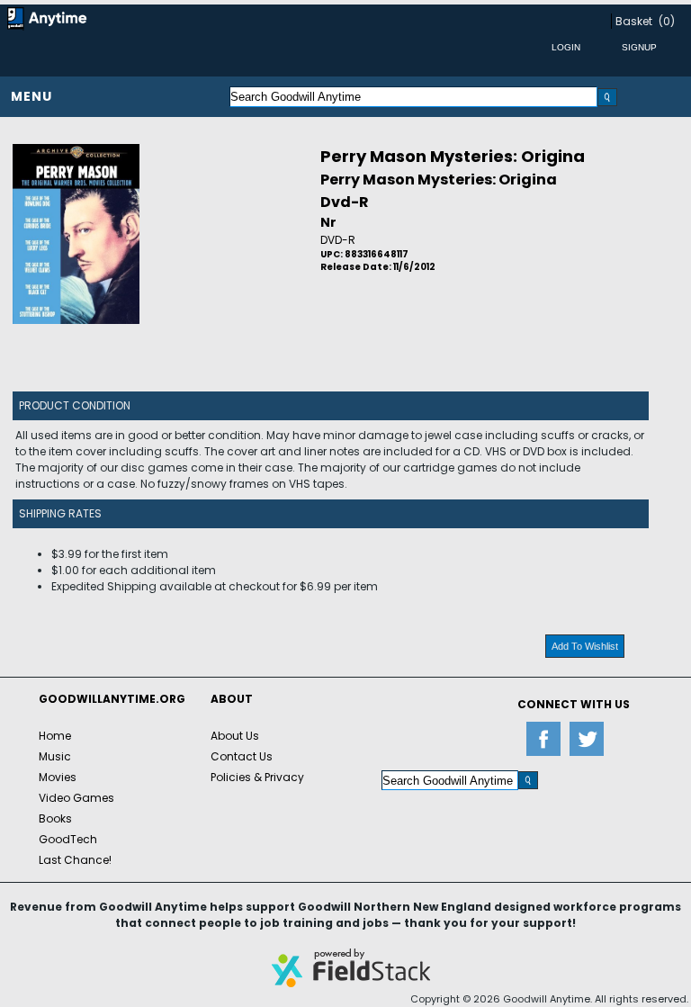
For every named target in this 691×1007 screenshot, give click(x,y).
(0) (667, 21)
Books (55, 818)
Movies (57, 777)
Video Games (76, 797)
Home (55, 735)
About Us (235, 735)
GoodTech (68, 839)
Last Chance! (75, 860)
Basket (633, 21)
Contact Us (242, 756)
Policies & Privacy (257, 777)
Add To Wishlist (585, 646)
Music (55, 756)
